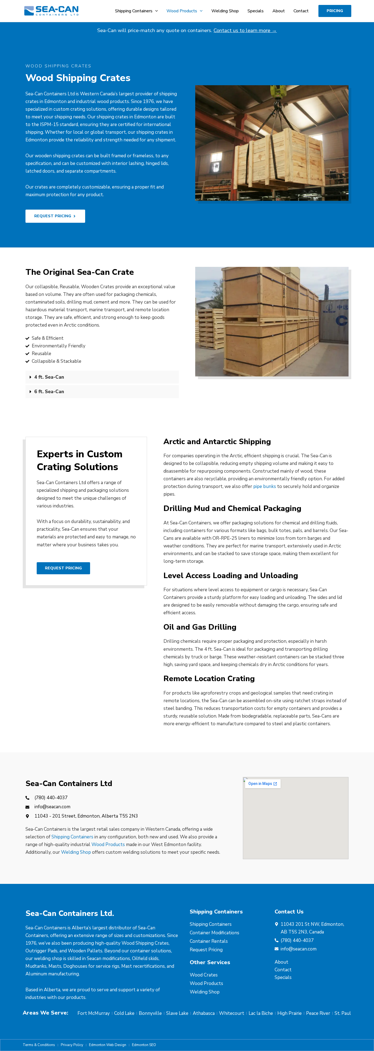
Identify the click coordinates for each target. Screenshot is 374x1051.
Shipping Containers (72, 837)
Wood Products (108, 844)
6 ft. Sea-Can (49, 392)
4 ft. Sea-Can (49, 377)
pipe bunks (264, 486)
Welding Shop (76, 852)
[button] (155, 10)
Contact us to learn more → (245, 30)
